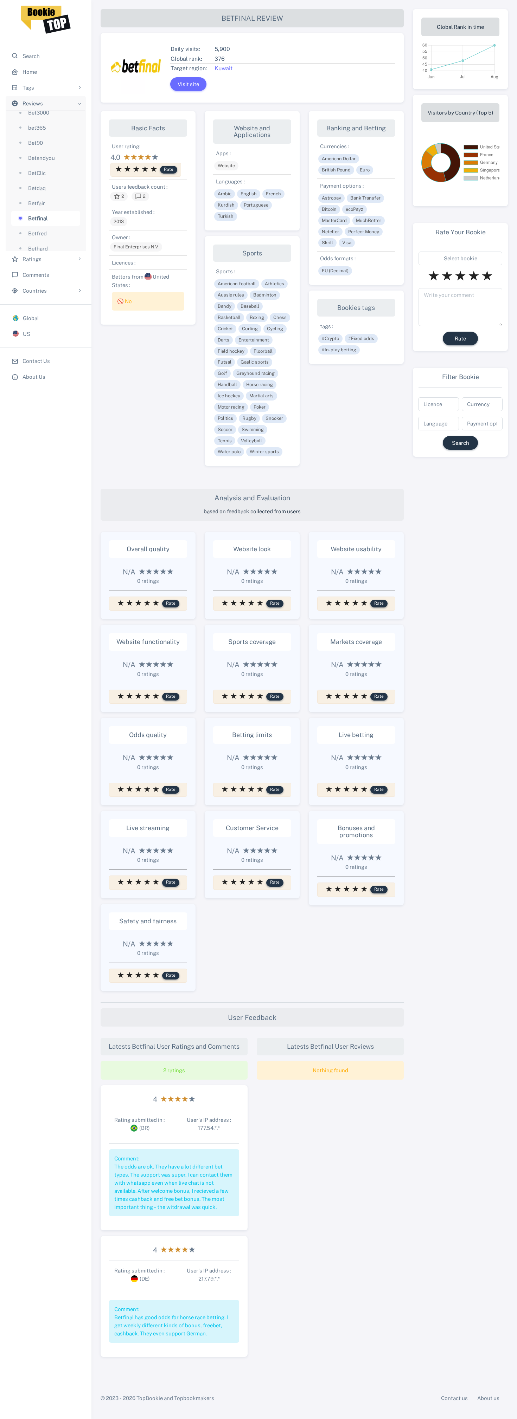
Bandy (224, 306)
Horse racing (259, 384)
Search (460, 443)
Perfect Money (363, 231)
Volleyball (251, 440)
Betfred (37, 233)
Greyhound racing (255, 373)
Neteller (330, 231)
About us (488, 1398)
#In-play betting (339, 349)
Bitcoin (329, 209)
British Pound (336, 170)
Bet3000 (38, 112)
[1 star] (118, 169)
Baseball (250, 306)
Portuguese (256, 205)
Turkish (226, 216)
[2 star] (127, 169)
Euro (365, 170)
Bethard (38, 248)
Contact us (454, 1398)
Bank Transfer (365, 198)
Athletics (274, 283)
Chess (280, 317)
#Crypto (330, 338)
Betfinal (37, 218)
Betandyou (41, 158)
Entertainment (253, 340)
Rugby (249, 418)
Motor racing (231, 407)
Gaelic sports (255, 362)
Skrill (327, 242)
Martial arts (261, 395)
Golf (222, 373)
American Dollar (339, 158)
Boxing (257, 317)
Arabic (224, 193)
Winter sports (264, 451)
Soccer (225, 429)
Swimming (253, 429)
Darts (223, 340)
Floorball (263, 351)
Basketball (229, 317)
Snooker (274, 418)
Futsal (224, 362)
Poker (260, 407)
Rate (168, 169)
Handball (227, 384)
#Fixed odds (361, 338)
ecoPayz (354, 209)
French (273, 193)
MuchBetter (368, 220)
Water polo (229, 451)
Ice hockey (229, 395)
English (249, 193)
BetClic (37, 173)
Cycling (275, 328)
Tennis (225, 440)
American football (237, 283)
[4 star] (145, 169)
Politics (225, 418)
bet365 (37, 127)
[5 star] (153, 169)
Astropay (331, 198)
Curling (250, 328)
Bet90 (35, 142)
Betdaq (37, 188)
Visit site (188, 84)
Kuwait (223, 68)
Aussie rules (231, 295)
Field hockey (231, 351)
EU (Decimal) (335, 270)
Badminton (264, 295)
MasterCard (334, 220)
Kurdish (226, 205)
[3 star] (136, 169)
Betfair (36, 203)
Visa (346, 242)
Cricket (225, 328)
